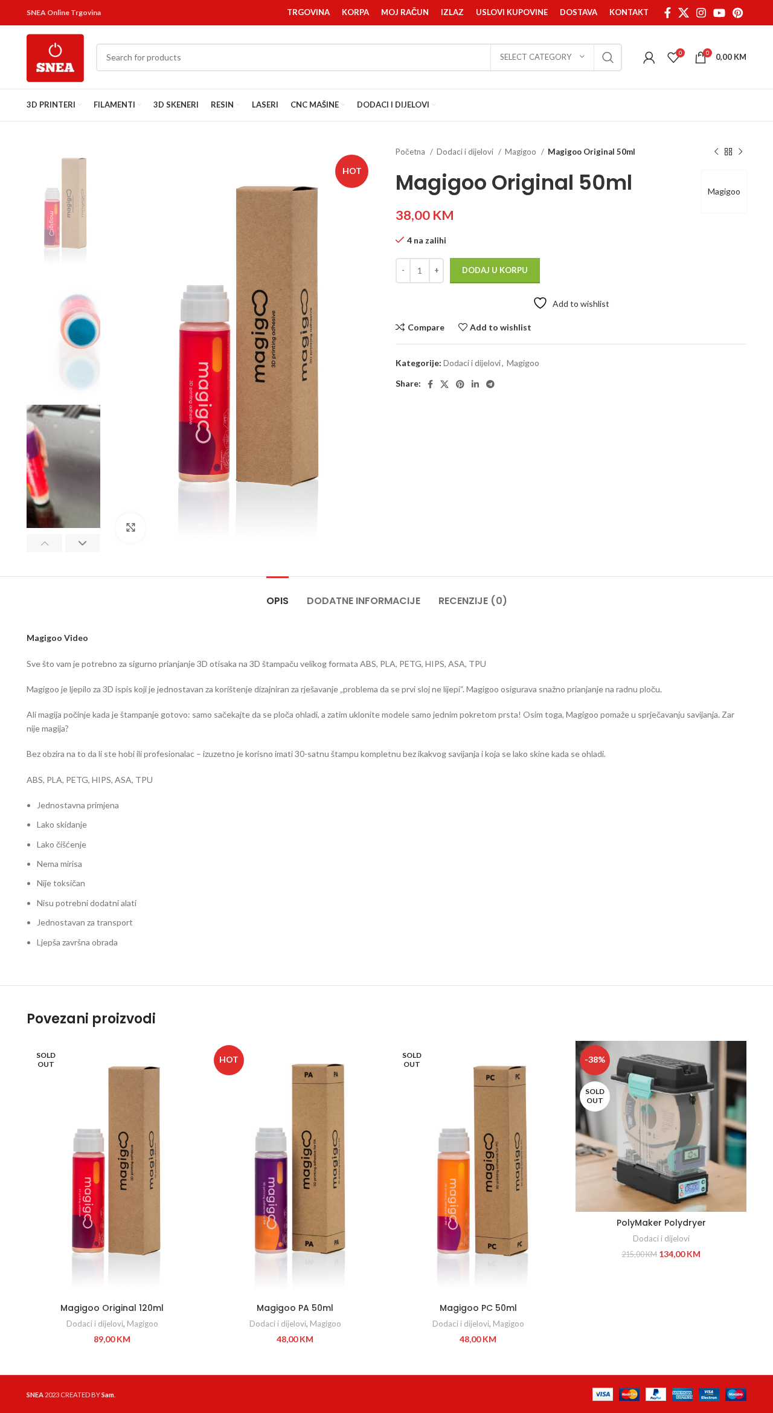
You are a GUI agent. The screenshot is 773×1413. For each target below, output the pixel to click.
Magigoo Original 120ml (112, 1308)
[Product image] (661, 1126)
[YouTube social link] (719, 13)
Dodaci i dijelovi (466, 151)
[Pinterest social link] (737, 13)
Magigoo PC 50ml (478, 1308)
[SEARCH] (608, 57)
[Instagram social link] (701, 13)
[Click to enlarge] (130, 528)
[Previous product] (716, 152)
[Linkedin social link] (475, 384)
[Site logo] (55, 56)
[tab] (277, 594)
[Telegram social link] (490, 384)
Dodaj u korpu (495, 270)
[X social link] (684, 13)
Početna (411, 151)
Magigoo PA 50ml (295, 1308)
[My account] (649, 57)
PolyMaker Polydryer (661, 1223)
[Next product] (740, 152)
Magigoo (521, 151)
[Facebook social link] (668, 13)
